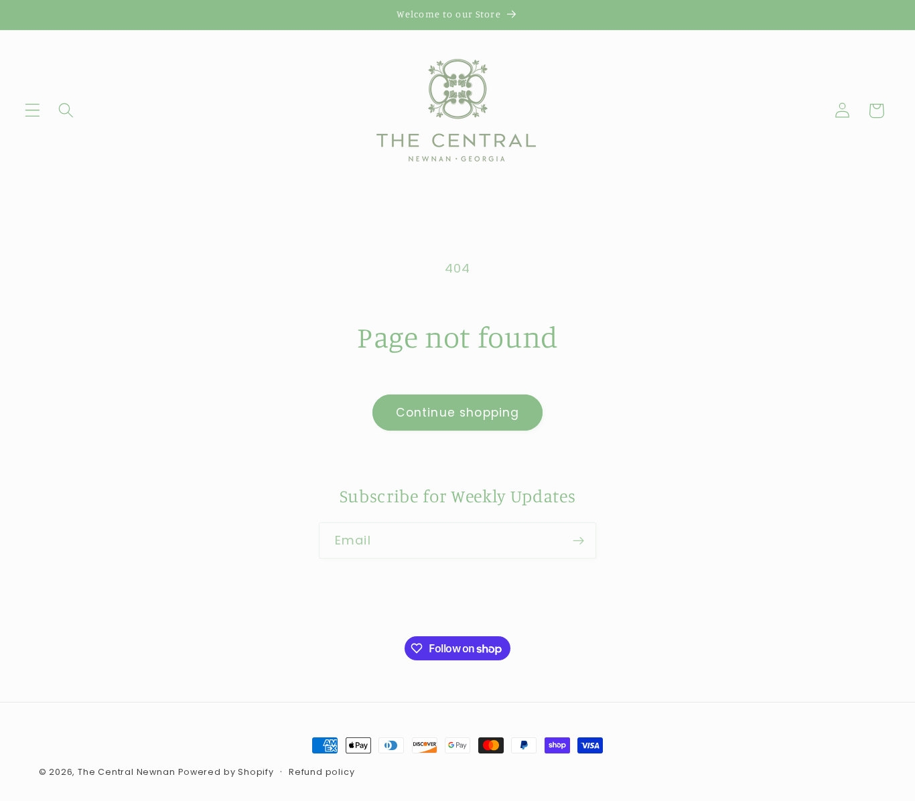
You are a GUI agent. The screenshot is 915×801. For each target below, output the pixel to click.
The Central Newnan (126, 772)
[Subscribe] (578, 540)
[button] (32, 111)
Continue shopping (458, 413)
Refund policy (321, 772)
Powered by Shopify (226, 772)
